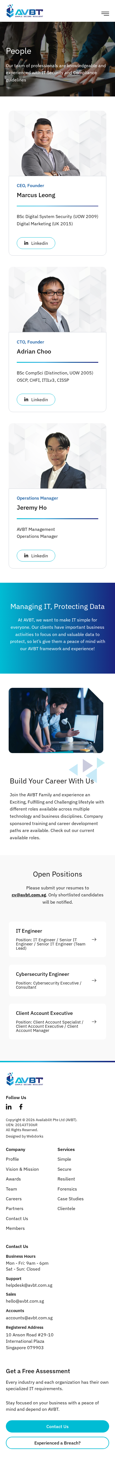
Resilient (66, 1179)
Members (15, 1228)
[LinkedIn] (11, 1107)
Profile (12, 1159)
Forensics (67, 1189)
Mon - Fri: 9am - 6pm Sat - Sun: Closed (27, 1266)
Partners (14, 1208)
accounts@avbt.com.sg (29, 1317)
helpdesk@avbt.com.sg (29, 1285)
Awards (13, 1179)
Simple (64, 1159)
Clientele (66, 1208)
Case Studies (71, 1198)
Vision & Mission (22, 1169)
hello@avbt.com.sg (25, 1301)
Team (11, 1189)
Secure (64, 1169)
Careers (14, 1198)
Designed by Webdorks (24, 1136)
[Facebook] (23, 1107)
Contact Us (17, 1218)
